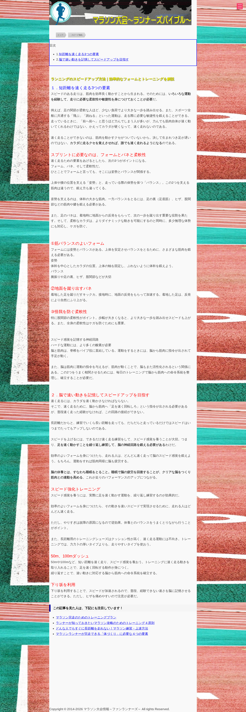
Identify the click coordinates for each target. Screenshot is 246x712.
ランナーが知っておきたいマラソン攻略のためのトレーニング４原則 (105, 623)
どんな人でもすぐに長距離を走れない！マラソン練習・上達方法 (102, 628)
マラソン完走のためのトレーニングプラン (86, 617)
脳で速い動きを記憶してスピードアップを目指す (94, 59)
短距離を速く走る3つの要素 (79, 54)
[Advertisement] (123, 681)
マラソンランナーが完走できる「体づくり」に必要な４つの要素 (102, 634)
